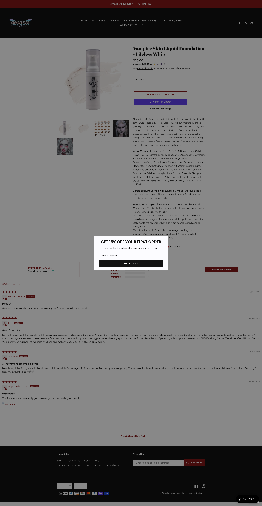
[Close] (164, 239)
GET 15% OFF (131, 263)
